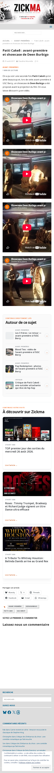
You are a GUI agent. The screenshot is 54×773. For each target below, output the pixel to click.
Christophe (7, 736)
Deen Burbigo (31, 606)
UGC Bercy (21, 611)
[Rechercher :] (27, 32)
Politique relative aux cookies (29, 762)
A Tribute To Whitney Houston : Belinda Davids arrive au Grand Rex (26, 559)
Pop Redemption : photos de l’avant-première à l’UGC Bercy (29, 369)
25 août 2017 (10, 61)
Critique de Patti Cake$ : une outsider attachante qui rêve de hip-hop (28, 385)
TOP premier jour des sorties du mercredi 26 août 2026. (24, 450)
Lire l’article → (11, 465)
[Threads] (18, 712)
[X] (14, 712)
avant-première (15, 606)
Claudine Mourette (25, 61)
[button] (50, 27)
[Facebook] (9, 712)
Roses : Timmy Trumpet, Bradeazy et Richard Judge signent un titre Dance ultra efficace (26, 506)
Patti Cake (8, 611)
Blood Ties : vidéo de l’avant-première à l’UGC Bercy (27, 352)
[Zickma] (27, 22)
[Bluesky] (5, 712)
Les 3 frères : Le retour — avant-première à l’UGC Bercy (28, 336)
